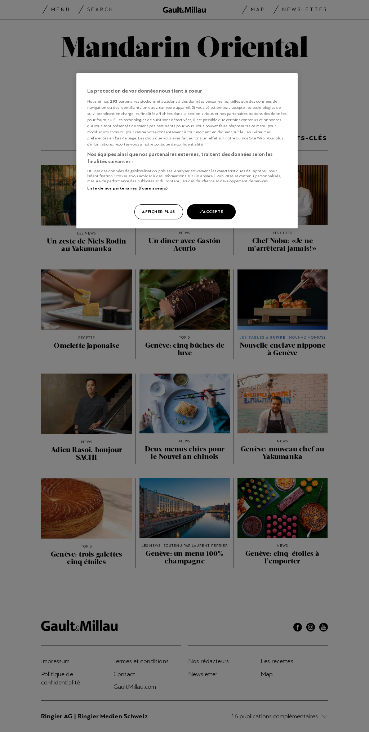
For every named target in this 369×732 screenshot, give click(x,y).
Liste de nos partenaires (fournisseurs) (127, 188)
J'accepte (211, 211)
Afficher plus (158, 211)
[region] (187, 150)
